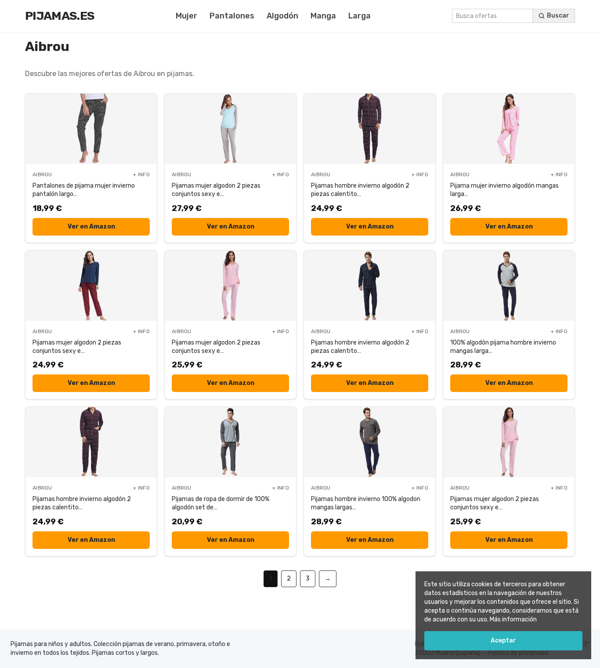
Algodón (282, 16)
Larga (359, 16)
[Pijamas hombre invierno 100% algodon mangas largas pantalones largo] (369, 442)
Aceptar (503, 640)
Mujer (186, 16)
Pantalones (232, 16)
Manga (323, 16)
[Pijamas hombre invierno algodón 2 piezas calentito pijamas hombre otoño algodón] (369, 129)
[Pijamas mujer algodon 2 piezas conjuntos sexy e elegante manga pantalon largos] (230, 129)
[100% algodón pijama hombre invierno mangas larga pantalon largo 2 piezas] (509, 285)
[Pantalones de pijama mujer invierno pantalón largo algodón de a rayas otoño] (91, 129)
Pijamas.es (59, 16)
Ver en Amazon (91, 226)
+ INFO (141, 174)
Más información (513, 619)
